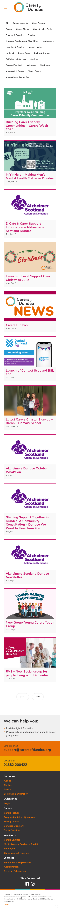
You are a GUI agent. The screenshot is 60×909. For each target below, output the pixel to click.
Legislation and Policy (16, 793)
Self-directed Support (16, 59)
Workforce (45, 65)
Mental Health (35, 47)
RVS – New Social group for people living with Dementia (27, 673)
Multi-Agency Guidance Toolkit (21, 844)
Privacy (6, 904)
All (7, 23)
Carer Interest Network (16, 853)
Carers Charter (12, 839)
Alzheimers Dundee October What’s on (27, 470)
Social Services (12, 830)
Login (7, 803)
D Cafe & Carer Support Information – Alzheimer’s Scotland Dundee (25, 227)
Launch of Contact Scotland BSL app (30, 372)
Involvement (48, 41)
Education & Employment (18, 862)
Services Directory (14, 826)
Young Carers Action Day (17, 77)
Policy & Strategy (42, 53)
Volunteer (31, 65)
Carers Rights (22, 29)
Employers (9, 848)
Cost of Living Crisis (42, 29)
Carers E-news (17, 325)
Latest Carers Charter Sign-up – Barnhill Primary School (29, 421)
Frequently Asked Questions (19, 817)
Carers (9, 29)
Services (34, 59)
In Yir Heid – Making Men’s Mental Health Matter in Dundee (30, 176)
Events (8, 789)
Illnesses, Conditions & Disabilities (22, 41)
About (7, 780)
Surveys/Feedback (14, 65)
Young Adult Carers (15, 71)
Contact (8, 785)
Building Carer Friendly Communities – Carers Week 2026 (27, 126)
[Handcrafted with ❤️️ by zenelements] (56, 907)
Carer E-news (38, 23)
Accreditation (11, 866)
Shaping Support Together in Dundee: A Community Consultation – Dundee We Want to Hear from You (27, 522)
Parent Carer (24, 53)
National (10, 53)
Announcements (20, 23)
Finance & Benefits (14, 35)
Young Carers (34, 71)
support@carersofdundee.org (27, 749)
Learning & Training (15, 47)
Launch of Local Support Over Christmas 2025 (28, 278)
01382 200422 (15, 764)
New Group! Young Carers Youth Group (30, 624)
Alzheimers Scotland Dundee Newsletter (27, 575)
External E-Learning (15, 871)
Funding (31, 35)
